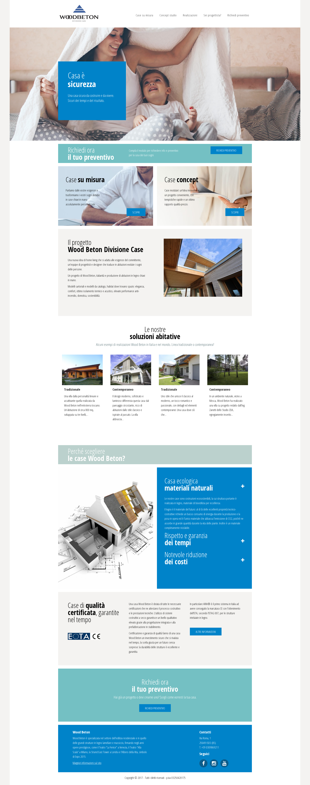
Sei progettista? (212, 15)
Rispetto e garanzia (186, 539)
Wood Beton (79, 13)
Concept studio (168, 15)
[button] (27, 88)
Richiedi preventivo (238, 15)
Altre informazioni (206, 632)
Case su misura (144, 15)
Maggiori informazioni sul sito (87, 763)
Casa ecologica (189, 484)
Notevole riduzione (186, 558)
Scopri (136, 212)
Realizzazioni (190, 15)
